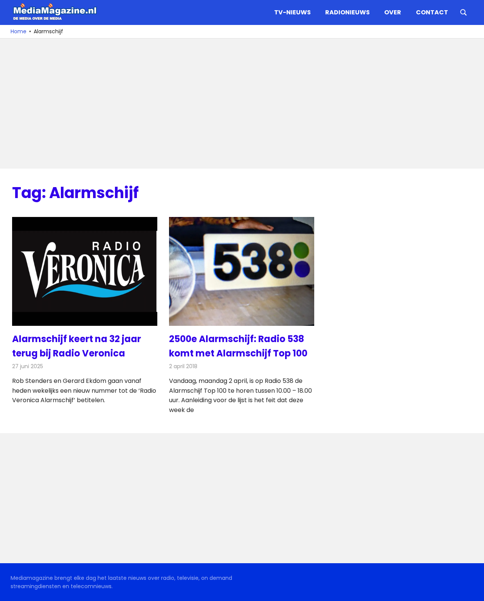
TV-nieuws (292, 12)
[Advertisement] (239, 103)
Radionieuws (347, 12)
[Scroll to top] (472, 589)
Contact (432, 12)
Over (392, 12)
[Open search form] (463, 11)
